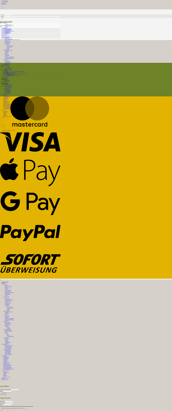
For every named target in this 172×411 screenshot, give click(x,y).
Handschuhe (7, 63)
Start (0, 25)
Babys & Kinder (4, 94)
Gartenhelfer (9, 67)
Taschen (6, 332)
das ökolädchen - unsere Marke (6, 28)
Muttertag (5, 373)
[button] (1, 26)
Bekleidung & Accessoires (7, 68)
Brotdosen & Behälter (7, 349)
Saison (3, 36)
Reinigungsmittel (7, 322)
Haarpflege (7, 312)
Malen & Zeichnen (8, 81)
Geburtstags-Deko (6, 357)
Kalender (6, 79)
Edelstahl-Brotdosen (8, 350)
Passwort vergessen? (3, 394)
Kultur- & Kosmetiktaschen (9, 319)
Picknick (8, 66)
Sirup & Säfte (9, 308)
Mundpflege (7, 313)
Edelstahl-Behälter (8, 352)
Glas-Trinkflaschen (8, 86)
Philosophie (3, 3)
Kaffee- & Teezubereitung (9, 300)
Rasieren (6, 317)
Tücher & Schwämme (8, 62)
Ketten (8, 334)
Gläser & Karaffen (8, 301)
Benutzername (2, 401)
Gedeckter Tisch (7, 38)
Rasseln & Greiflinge (7, 364)
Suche (3, 14)
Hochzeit (6, 27)
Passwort (1, 391)
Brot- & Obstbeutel (8, 353)
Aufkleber (6, 343)
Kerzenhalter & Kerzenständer (9, 292)
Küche (4, 297)
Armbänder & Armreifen (10, 336)
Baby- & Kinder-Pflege (7, 365)
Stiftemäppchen (7, 80)
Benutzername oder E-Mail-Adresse (5, 389)
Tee (7, 306)
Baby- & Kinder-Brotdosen (7, 368)
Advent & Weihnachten (8, 24)
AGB (2, 67)
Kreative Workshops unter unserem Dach (9, 72)
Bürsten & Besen (7, 61)
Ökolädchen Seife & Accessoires (6, 31)
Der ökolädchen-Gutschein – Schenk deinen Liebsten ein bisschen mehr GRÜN (14, 73)
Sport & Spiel (7, 35)
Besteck (6, 40)
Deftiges (8, 310)
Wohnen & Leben (4, 38)
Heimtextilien (7, 293)
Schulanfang (5, 95)
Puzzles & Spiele (6, 360)
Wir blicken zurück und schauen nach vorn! (9, 74)
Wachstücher (7, 36)
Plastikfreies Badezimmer (5, 32)
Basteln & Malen (6, 358)
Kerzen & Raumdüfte (8, 291)
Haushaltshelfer (7, 64)
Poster (6, 295)
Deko (6, 289)
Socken (6, 70)
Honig (8, 309)
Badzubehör (7, 320)
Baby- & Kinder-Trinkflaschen (8, 367)
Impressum (3, 65)
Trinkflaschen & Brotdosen (5, 37)
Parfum (6, 315)
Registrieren (1, 409)
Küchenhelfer (7, 304)
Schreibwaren (5, 76)
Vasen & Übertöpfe (8, 294)
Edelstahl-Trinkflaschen (8, 84)
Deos (6, 314)
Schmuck (6, 333)
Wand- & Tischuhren (8, 290)
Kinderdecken (6, 363)
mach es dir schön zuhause (5, 30)
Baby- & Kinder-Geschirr (7, 366)
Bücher (6, 78)
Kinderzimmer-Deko (6, 96)
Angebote (6, 285)
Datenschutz (3, 66)
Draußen (6, 326)
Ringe (8, 335)
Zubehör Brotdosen (8, 351)
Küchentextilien (7, 303)
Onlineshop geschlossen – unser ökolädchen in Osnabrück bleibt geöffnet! (13, 71)
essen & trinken (7, 305)
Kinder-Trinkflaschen (8, 348)
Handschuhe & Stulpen (8, 69)
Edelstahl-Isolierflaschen (8, 85)
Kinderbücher (5, 359)
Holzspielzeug (6, 361)
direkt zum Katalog (4, 2)
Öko (2, 35)
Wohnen (5, 284)
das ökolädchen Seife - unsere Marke (7, 29)
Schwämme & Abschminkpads (9, 318)
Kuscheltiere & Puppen (7, 362)
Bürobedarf (7, 77)
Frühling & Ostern (8, 26)
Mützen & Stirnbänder (8, 330)
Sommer (5, 374)
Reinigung (5, 321)
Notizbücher (7, 339)
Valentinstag (5, 371)
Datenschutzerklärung (21, 408)
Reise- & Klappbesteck (8, 354)
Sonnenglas (7, 33)
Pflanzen (8, 65)
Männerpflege (7, 316)
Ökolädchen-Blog (4, 4)
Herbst (4, 376)
